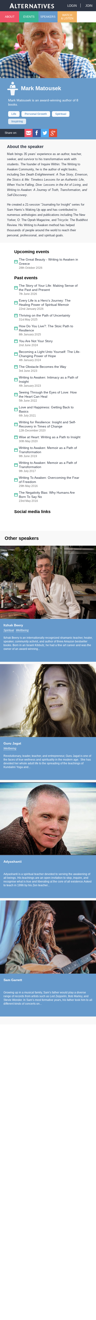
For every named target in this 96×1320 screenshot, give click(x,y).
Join (88, 5)
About (9, 16)
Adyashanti (12, 861)
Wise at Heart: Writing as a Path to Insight (49, 437)
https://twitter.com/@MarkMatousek (33, 521)
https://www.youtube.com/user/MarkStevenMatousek (44, 521)
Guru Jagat (12, 743)
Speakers (47, 16)
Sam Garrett (12, 980)
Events (28, 16)
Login (72, 5)
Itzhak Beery (13, 625)
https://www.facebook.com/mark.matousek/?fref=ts (21, 521)
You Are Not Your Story (36, 341)
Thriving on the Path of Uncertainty (44, 315)
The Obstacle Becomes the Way (42, 367)
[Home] (32, 5)
